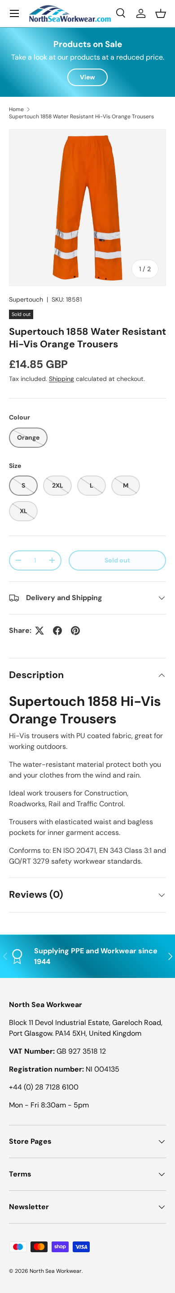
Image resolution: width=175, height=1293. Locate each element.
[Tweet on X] (39, 631)
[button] (161, 13)
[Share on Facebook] (57, 631)
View (87, 77)
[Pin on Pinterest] (75, 631)
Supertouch (26, 299)
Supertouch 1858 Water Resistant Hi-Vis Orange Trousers (81, 116)
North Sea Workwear (56, 1271)
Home (16, 109)
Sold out (117, 560)
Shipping (61, 379)
